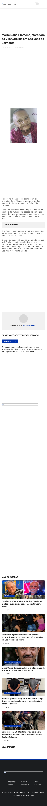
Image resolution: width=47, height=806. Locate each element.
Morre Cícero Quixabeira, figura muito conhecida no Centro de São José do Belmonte (23, 669)
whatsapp (36, 782)
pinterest (11, 784)
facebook (12, 782)
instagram (25, 784)
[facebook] (3, 307)
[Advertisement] (23, 78)
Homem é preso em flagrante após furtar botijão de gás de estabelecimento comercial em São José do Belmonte (23, 701)
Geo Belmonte (13, 793)
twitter (24, 782)
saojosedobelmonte (12, 662)
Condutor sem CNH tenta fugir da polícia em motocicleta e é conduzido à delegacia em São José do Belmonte (22, 734)
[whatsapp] (12, 307)
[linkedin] (21, 307)
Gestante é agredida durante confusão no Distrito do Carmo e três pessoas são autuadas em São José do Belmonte (22, 637)
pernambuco (9, 595)
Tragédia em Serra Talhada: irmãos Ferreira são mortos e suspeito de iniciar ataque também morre (22, 604)
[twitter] (8, 307)
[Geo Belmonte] (9, 4)
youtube (37, 784)
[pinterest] (17, 307)
